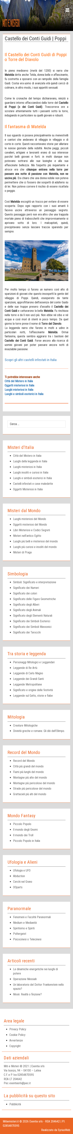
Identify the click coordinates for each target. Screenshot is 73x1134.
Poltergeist (19, 933)
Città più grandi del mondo (28, 766)
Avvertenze (16, 1040)
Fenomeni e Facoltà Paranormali (32, 917)
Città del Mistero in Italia (19, 381)
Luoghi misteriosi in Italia (19, 389)
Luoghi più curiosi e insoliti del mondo (35, 547)
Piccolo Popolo (22, 824)
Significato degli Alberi (26, 604)
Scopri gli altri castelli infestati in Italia (31, 360)
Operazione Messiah (25, 979)
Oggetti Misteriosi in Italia (28, 489)
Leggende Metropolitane (27, 684)
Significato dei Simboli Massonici (32, 627)
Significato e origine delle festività (33, 690)
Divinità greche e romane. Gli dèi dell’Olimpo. (39, 731)
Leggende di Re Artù (25, 668)
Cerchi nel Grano (22, 881)
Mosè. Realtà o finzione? (27, 994)
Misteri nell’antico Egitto (27, 536)
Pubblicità (15, 1104)
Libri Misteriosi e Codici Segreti (31, 530)
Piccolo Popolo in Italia (26, 841)
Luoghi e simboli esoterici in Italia (24, 394)
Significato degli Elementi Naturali (32, 615)
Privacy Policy (17, 1029)
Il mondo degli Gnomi (25, 829)
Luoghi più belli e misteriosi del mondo (35, 541)
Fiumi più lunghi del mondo (28, 772)
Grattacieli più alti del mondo (29, 794)
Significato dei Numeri (26, 588)
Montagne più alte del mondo (30, 777)
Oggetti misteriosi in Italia (19, 385)
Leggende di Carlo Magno (28, 673)
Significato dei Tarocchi (27, 632)
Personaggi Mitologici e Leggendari (34, 662)
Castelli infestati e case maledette (33, 483)
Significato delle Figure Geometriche (34, 599)
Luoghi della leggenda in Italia (30, 461)
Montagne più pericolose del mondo (34, 783)
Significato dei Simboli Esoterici (31, 621)
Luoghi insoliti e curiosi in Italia (30, 472)
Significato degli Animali (27, 610)
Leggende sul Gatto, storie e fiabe (33, 695)
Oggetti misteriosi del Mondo (30, 524)
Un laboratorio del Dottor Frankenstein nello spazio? (38, 987)
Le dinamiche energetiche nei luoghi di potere (35, 971)
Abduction (19, 876)
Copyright (15, 1046)
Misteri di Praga (22, 552)
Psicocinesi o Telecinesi (27, 939)
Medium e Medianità (25, 922)
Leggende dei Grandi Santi (28, 679)
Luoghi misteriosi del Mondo (29, 519)
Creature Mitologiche (25, 725)
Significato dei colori (25, 593)
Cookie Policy (17, 1035)
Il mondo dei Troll (23, 835)
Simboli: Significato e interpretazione (34, 582)
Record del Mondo (24, 761)
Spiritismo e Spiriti (24, 928)
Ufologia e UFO (22, 870)
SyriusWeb (64, 1130)
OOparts (17, 887)
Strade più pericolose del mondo (32, 788)
